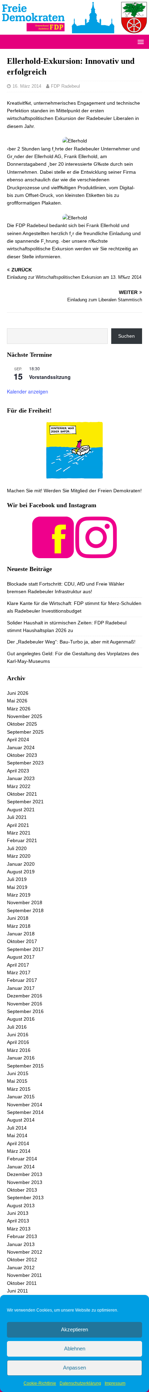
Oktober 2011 (22, 1283)
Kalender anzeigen (27, 391)
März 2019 (18, 895)
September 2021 (25, 801)
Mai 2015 (17, 1081)
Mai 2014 (17, 1135)
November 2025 (24, 716)
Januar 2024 (21, 747)
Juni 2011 (17, 1291)
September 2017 (25, 949)
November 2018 (24, 902)
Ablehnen (74, 1348)
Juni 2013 (17, 1213)
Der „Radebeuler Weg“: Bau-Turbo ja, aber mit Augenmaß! (71, 642)
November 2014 (24, 1104)
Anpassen (74, 1368)
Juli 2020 (17, 848)
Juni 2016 (17, 1034)
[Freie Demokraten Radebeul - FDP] (74, 30)
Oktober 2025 (22, 724)
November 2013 (24, 1182)
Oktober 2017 (22, 941)
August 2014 (21, 1120)
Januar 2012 (21, 1267)
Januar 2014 (21, 1166)
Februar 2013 (22, 1236)
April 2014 (18, 1143)
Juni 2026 (17, 693)
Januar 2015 (21, 1096)
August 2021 (21, 809)
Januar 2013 (21, 1244)
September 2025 (25, 732)
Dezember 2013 (24, 1174)
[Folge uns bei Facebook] (53, 554)
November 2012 (24, 1252)
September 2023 (25, 763)
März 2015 (18, 1089)
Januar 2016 (21, 1058)
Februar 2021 (22, 840)
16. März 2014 (26, 86)
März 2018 (18, 926)
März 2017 (18, 972)
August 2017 (21, 957)
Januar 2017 (21, 988)
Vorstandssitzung (50, 376)
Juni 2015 (17, 1073)
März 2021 (18, 833)
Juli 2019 (17, 879)
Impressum (115, 1383)
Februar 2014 (22, 1158)
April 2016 (18, 1042)
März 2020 (18, 856)
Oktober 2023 (22, 755)
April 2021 (18, 825)
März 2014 (18, 1151)
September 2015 (25, 1066)
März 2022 (18, 786)
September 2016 (25, 1011)
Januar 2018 (21, 933)
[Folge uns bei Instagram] (96, 554)
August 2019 (21, 871)
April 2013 (18, 1221)
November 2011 (24, 1275)
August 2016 (21, 1019)
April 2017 (18, 965)
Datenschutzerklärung (80, 1383)
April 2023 (18, 770)
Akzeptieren (74, 1329)
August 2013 (21, 1205)
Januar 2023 (21, 778)
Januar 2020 (21, 864)
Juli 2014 (17, 1128)
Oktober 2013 (22, 1190)
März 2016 (18, 1050)
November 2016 (24, 1003)
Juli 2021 (17, 817)
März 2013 (18, 1228)
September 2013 (25, 1197)
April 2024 (18, 739)
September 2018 (25, 910)
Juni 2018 (17, 918)
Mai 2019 (17, 887)
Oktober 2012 (22, 1259)
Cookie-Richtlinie (40, 1383)
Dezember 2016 (24, 995)
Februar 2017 (22, 980)
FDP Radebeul (65, 86)
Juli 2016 (17, 1027)
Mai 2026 (17, 700)
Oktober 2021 (22, 794)
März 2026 (18, 708)
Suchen (126, 336)
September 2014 (25, 1112)
